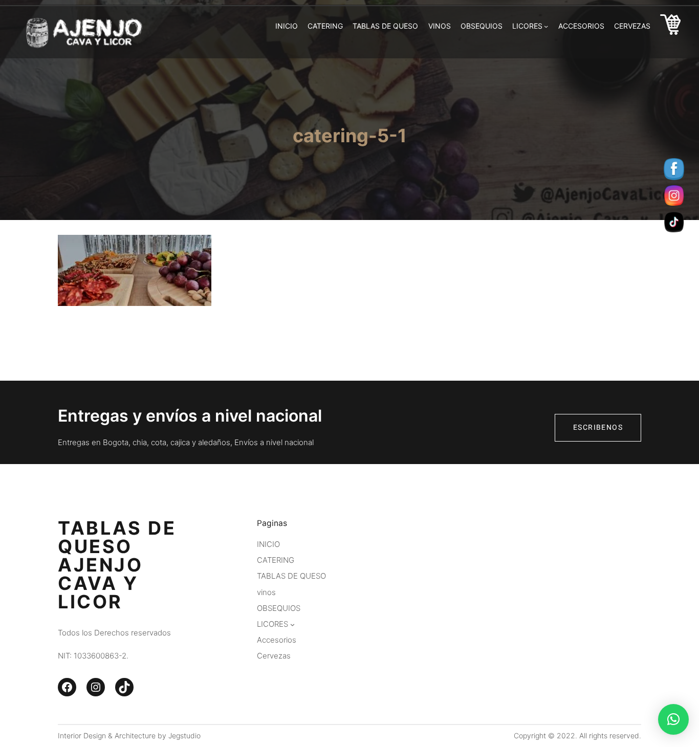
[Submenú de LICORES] (546, 26)
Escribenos (598, 427)
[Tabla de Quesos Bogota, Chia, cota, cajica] (670, 26)
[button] (673, 719)
